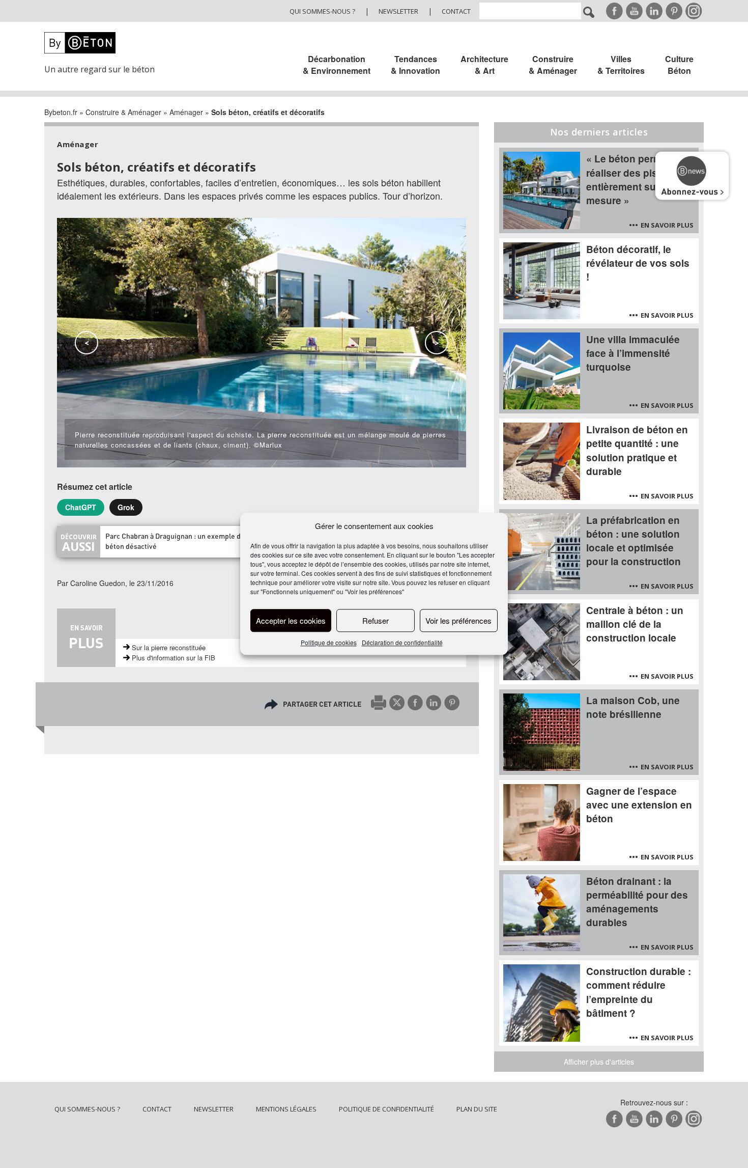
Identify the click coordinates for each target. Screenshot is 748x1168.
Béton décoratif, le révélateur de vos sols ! (637, 263)
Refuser (375, 620)
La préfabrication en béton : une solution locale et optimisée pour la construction (633, 540)
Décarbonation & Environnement (336, 64)
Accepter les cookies (291, 620)
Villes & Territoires (621, 64)
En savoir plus (667, 225)
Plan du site (476, 1109)
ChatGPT (80, 507)
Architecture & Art (484, 64)
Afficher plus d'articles (599, 1061)
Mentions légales (286, 1109)
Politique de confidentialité (386, 1109)
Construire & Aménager (553, 64)
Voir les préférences (458, 620)
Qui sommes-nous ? (322, 11)
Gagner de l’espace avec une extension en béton (639, 804)
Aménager (186, 112)
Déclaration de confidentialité (402, 642)
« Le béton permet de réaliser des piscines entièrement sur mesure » (635, 179)
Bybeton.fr (60, 112)
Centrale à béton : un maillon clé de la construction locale (634, 624)
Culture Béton (679, 64)
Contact (456, 11)
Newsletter (398, 11)
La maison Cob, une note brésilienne (633, 707)
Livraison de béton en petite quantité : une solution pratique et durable (637, 450)
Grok (126, 507)
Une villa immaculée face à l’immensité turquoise (633, 353)
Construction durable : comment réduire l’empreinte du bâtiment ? (638, 991)
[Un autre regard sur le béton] (105, 42)
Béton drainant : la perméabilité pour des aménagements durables (637, 901)
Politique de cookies (329, 642)
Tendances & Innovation (415, 64)
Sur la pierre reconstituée (169, 647)
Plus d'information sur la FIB (173, 657)
